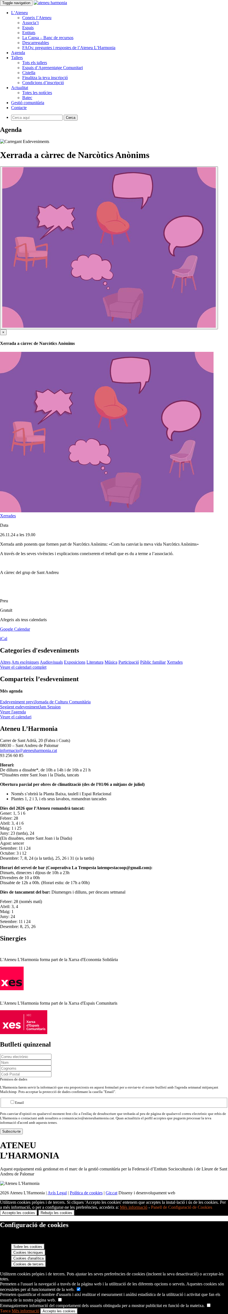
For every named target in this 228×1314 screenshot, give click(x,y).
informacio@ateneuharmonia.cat (28, 750)
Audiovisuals (51, 662)
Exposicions (74, 662)
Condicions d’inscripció (43, 82)
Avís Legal (57, 1192)
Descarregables (35, 42)
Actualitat (19, 87)
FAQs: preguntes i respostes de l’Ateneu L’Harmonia (68, 47)
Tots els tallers (34, 62)
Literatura (94, 662)
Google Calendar (15, 629)
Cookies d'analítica (28, 1258)
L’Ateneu (19, 12)
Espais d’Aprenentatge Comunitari (52, 67)
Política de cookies (86, 1192)
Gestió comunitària (27, 102)
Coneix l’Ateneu (36, 17)
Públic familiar (153, 662)
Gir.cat (111, 1192)
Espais (28, 27)
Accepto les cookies (18, 1213)
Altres (5, 662)
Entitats (28, 32)
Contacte (19, 107)
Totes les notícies (37, 92)
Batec (27, 97)
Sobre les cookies (27, 1247)
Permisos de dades (13, 1079)
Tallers (17, 57)
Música (111, 662)
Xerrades (8, 515)
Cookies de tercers (28, 1264)
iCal (3, 638)
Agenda (18, 52)
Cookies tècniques (28, 1252)
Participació (128, 662)
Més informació (133, 1207)
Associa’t (30, 22)
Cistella (28, 72)
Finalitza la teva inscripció (45, 77)
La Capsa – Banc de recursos (47, 37)
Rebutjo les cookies (56, 1213)
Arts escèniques (25, 662)
